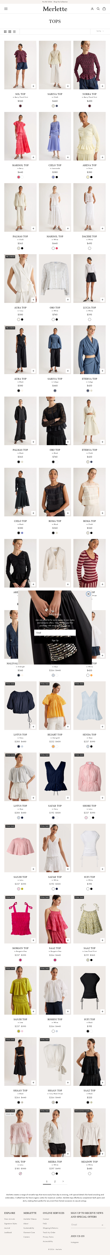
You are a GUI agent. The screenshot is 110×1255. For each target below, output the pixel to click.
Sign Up (55, 640)
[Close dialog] (88, 594)
